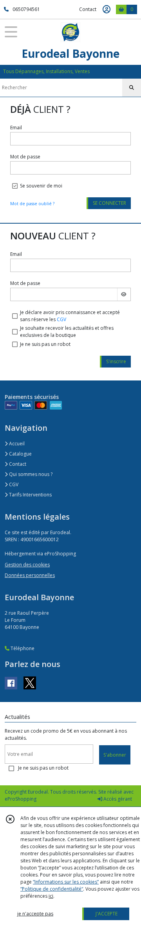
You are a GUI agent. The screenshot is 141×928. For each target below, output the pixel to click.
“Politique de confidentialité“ (51, 889)
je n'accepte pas (35, 913)
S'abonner (114, 755)
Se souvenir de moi (41, 185)
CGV (61, 319)
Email (16, 127)
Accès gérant (117, 799)
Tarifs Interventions (30, 494)
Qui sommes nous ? (30, 474)
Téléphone (21, 648)
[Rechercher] (131, 88)
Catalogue (20, 453)
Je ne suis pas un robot (45, 344)
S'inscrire (116, 361)
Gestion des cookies (27, 564)
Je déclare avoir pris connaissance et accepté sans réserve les (70, 316)
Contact (87, 9)
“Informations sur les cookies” (66, 881)
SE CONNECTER (109, 203)
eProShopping (20, 799)
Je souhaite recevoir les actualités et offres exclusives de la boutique (67, 331)
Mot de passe (25, 156)
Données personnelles (30, 575)
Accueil (16, 443)
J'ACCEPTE (107, 913)
